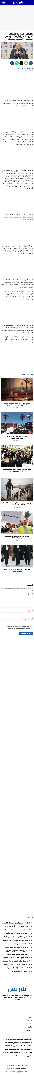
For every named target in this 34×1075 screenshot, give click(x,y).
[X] (8, 1004)
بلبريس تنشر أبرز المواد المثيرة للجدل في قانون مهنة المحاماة (17, 437)
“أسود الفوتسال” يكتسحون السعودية (16, 968)
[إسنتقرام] (17, 1004)
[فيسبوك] (25, 1004)
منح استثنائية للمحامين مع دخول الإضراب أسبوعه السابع (17, 570)
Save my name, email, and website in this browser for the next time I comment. (18, 628)
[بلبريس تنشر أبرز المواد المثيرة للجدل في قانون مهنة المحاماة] (17, 423)
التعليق (30, 594)
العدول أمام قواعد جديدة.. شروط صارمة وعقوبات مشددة (17, 537)
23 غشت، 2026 (16, 474)
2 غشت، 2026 (16, 574)
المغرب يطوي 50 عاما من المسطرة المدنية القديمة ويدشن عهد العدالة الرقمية (17, 404)
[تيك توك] (12, 1004)
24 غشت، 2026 (16, 441)
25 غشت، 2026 (16, 407)
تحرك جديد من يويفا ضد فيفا (20, 943)
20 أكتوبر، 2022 (29, 70)
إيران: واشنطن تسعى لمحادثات (19, 933)
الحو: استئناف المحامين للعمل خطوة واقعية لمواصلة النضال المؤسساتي (17, 470)
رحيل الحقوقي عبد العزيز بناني (19, 954)
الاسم (30, 611)
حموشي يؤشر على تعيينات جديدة (18, 930)
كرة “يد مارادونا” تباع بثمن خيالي (18, 947)
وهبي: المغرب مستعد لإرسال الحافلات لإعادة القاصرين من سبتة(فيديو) (17, 504)
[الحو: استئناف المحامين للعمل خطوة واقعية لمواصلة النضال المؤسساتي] (17, 456)
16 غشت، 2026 (16, 540)
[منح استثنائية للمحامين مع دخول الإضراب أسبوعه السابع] (17, 556)
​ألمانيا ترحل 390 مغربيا (22, 971)
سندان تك (9, 1072)
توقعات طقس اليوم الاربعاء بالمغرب (17, 961)
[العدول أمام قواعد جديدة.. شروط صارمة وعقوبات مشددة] (17, 522)
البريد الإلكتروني (27, 619)
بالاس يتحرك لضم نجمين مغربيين (18, 950)
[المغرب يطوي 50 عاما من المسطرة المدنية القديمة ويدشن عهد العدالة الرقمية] (17, 389)
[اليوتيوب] (21, 1004)
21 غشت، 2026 (16, 507)
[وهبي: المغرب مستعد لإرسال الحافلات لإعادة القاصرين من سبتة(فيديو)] (17, 489)
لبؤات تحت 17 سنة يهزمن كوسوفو (18, 964)
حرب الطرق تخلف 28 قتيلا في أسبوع (17, 957)
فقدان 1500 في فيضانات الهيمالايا (18, 936)
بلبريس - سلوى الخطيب (23, 68)
